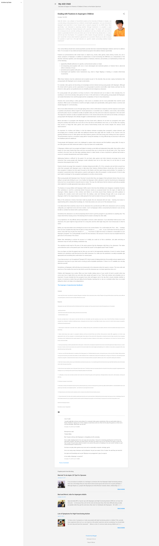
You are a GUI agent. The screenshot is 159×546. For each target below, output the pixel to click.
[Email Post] (59, 412)
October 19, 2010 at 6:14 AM (72, 459)
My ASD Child (64, 4)
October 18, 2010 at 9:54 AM (72, 427)
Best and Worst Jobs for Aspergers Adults (72, 494)
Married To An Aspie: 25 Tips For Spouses (72, 475)
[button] (124, 14)
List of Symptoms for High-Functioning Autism (74, 514)
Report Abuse (91, 542)
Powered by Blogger (91, 536)
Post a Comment (64, 463)
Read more (121, 489)
